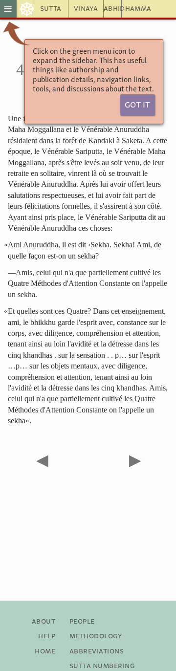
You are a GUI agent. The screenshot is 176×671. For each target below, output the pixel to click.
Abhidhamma (113, 9)
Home (45, 651)
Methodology (95, 636)
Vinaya (86, 9)
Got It (137, 105)
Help (46, 636)
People (82, 622)
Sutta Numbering (101, 666)
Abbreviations (96, 651)
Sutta (51, 9)
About (43, 622)
